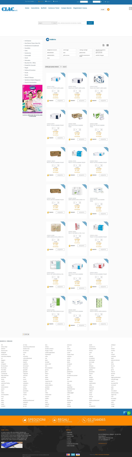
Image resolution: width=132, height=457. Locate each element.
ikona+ (47, 373)
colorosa (69, 356)
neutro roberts (49, 385)
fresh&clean (92, 368)
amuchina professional (29, 346)
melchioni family (5, 383)
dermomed (92, 360)
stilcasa (91, 396)
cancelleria (27, 48)
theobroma (70, 400)
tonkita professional (94, 400)
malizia (3, 381)
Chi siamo (69, 434)
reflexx (91, 391)
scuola (26, 72)
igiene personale (99, 52)
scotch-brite (48, 394)
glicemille (3, 371)
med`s (113, 381)
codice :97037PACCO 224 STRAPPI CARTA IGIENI (55, 87)
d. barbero (92, 358)
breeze (91, 350)
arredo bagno (66, 49)
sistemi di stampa (29, 77)
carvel (68, 352)
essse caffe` (48, 364)
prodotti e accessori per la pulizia (85, 56)
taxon (90, 398)
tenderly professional (28, 400)
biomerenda (4, 350)
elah (112, 362)
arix (68, 346)
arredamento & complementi (32, 45)
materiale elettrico (50, 55)
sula (112, 396)
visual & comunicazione (30, 82)
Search (90, 23)
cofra (46, 356)
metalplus (25, 383)
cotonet (91, 356)
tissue (48, 58)
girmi (112, 369)
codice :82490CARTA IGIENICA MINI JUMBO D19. (76, 198)
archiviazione (28, 40)
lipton (46, 377)
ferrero (113, 366)
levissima (3, 377)
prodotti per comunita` (30, 65)
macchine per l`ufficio (30, 62)
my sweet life (114, 383)
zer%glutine (92, 406)
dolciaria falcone (115, 360)
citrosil (113, 354)
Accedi (69, 438)
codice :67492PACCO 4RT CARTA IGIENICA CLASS (55, 310)
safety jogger (70, 392)
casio (90, 352)
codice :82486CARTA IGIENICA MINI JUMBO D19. (55, 236)
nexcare (69, 385)
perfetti (25, 389)
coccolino (25, 356)
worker (47, 406)
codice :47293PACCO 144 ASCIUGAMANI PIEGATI (98, 236)
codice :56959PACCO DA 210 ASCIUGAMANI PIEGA (75, 274)
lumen (46, 379)
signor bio (113, 394)
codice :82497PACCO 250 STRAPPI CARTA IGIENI (98, 87)
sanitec (25, 394)
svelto (24, 398)
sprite (68, 396)
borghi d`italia (49, 350)
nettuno (25, 385)
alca (46, 345)
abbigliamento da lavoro (52, 49)
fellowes (91, 366)
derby (68, 360)
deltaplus (25, 360)
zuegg (112, 406)
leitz (90, 375)
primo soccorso (66, 55)
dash (112, 358)
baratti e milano (49, 348)
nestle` (3, 385)
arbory (47, 346)
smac (2, 396)
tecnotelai (113, 398)
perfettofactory (71, 389)
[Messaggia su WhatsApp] (129, 413)
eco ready (91, 362)
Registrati (69, 432)
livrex (68, 377)
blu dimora (26, 350)
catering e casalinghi (83, 49)
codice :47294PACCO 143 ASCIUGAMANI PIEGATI (76, 161)
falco (90, 364)
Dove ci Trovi (70, 436)
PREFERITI (51, 100)
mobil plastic (92, 383)
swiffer (47, 398)
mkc (68, 383)
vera (90, 402)
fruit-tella (3, 369)
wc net (25, 406)
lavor (46, 375)
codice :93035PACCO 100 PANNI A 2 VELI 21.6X (76, 232)
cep (112, 352)
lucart (24, 379)
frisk (112, 368)
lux (68, 379)
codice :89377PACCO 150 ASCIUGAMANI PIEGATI (55, 124)
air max (25, 345)
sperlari (47, 396)
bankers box (26, 348)
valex (2, 402)
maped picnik (48, 381)
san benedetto (5, 394)
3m (2, 345)
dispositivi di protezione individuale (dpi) (100, 50)
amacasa (69, 345)
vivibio (112, 404)
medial (91, 381)
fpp (68, 368)
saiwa (90, 392)
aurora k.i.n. (92, 346)
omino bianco (4, 387)
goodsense (70, 371)
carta (26, 50)
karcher (113, 373)
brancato (69, 350)
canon (24, 352)
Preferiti (69, 440)
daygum (3, 360)
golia (46, 371)
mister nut (47, 383)
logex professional (115, 377)
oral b (24, 387)
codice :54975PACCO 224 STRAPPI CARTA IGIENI (76, 87)
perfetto (47, 389)
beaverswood (92, 348)
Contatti (69, 442)
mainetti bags (114, 379)
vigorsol (47, 404)
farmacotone (4, 366)
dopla (2, 362)
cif (89, 354)
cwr (46, 358)
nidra (90, 385)
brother (113, 350)
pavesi (2, 389)
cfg (24, 354)
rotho (46, 392)
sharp (90, 394)
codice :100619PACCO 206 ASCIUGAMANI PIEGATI (55, 161)
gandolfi (25, 369)
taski (68, 398)
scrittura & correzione (30, 70)
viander (25, 404)
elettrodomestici (50, 52)
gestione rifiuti (82, 52)
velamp (69, 402)
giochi (26, 58)
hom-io (113, 371)
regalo (26, 67)
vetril (112, 402)
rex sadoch (114, 391)
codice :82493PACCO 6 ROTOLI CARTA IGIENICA (98, 310)
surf (2, 398)
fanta (112, 364)
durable (47, 362)
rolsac (2, 392)
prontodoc (25, 391)
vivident (3, 406)
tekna (2, 400)
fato (46, 366)
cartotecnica (28, 53)
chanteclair (48, 354)
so (23, 396)
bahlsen (3, 348)
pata (112, 387)
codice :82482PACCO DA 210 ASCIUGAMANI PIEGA (97, 199)
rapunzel (69, 391)
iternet (91, 373)
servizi (26, 75)
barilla (68, 348)
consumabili (28, 55)
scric (68, 394)
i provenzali (4, 373)
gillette (91, 369)
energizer (3, 364)
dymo (68, 362)
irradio (69, 373)
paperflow (69, 387)
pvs (46, 391)
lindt (24, 377)
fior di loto (3, 368)
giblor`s (69, 369)
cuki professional (27, 358)
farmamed (25, 366)
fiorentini (25, 368)
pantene (47, 387)
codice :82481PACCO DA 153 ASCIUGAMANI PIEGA (75, 311)
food (64, 52)
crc (2, 358)
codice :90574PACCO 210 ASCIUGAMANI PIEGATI (98, 273)
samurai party (114, 392)
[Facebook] (125, 413)
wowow (69, 406)
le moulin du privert (72, 375)
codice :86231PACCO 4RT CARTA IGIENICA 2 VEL (55, 273)
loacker (91, 377)
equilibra (25, 364)
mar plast (69, 381)
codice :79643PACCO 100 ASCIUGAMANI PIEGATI (98, 161)
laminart (25, 375)
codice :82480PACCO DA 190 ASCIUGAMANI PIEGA (97, 125)
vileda (68, 404)
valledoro (25, 402)
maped (25, 381)
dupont (25, 362)
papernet (91, 387)
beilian (113, 348)
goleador (25, 371)
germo (46, 369)
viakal (2, 404)
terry (46, 400)
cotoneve (113, 356)
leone (112, 375)
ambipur (113, 345)
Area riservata (70, 445)
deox (46, 360)
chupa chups (70, 354)
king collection (4, 375)
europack (69, 364)
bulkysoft (3, 352)
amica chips (4, 346)
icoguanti (25, 373)
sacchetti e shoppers (100, 55)
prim (2, 391)
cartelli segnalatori (50, 352)
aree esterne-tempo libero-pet (32, 43)
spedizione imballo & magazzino (32, 80)
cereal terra (4, 354)
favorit (68, 366)
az (111, 346)
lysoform (91, 379)
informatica (27, 60)
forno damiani (48, 368)
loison (2, 379)
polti (112, 389)
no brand (113, 385)
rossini (25, 392)
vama (46, 402)
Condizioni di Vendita (72, 444)
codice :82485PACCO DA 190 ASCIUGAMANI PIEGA (75, 125)
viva (90, 404)
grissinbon (92, 371)
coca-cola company (6, 356)
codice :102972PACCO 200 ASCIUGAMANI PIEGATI (55, 198)
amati (90, 345)
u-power (113, 400)
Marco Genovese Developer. (102, 454)
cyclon (68, 358)
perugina (91, 389)
